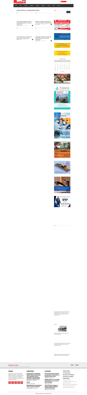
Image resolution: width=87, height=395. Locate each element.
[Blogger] (9, 382)
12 (62, 65)
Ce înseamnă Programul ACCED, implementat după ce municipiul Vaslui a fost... (24, 23)
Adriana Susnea (37, 24)
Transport (47, 377)
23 (55, 68)
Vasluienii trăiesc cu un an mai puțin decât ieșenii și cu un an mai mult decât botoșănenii (52, 381)
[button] (69, 1)
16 (55, 67)
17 (57, 67)
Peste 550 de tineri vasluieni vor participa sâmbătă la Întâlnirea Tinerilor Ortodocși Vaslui (51, 387)
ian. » (63, 71)
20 (64, 67)
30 (55, 70)
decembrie (23, 8)
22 (69, 67)
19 (62, 67)
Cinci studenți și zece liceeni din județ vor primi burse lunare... (24, 37)
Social (46, 383)
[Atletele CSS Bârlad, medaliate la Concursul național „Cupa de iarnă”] (43, 16)
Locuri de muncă (29, 388)
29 (69, 68)
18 (60, 67)
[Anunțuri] (62, 320)
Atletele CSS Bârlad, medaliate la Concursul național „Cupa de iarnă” (43, 22)
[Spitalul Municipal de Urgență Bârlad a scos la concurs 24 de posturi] (62, 329)
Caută (55, 10)
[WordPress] (21, 382)
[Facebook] (12, 382)
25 (60, 68)
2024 (20, 8)
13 (64, 65)
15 (69, 65)
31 (57, 70)
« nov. (61, 71)
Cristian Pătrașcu (19, 25)
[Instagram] (15, 382)
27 (64, 68)
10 (57, 65)
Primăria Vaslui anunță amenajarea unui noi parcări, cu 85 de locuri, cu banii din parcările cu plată (52, 375)
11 (60, 65)
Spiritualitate (29, 380)
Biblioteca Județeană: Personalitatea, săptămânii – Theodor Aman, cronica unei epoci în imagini (62, 355)
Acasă (17, 8)
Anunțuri (55, 324)
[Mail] (18, 382)
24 (57, 68)
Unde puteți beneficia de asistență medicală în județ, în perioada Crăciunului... (43, 38)
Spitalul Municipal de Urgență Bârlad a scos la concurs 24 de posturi (61, 334)
